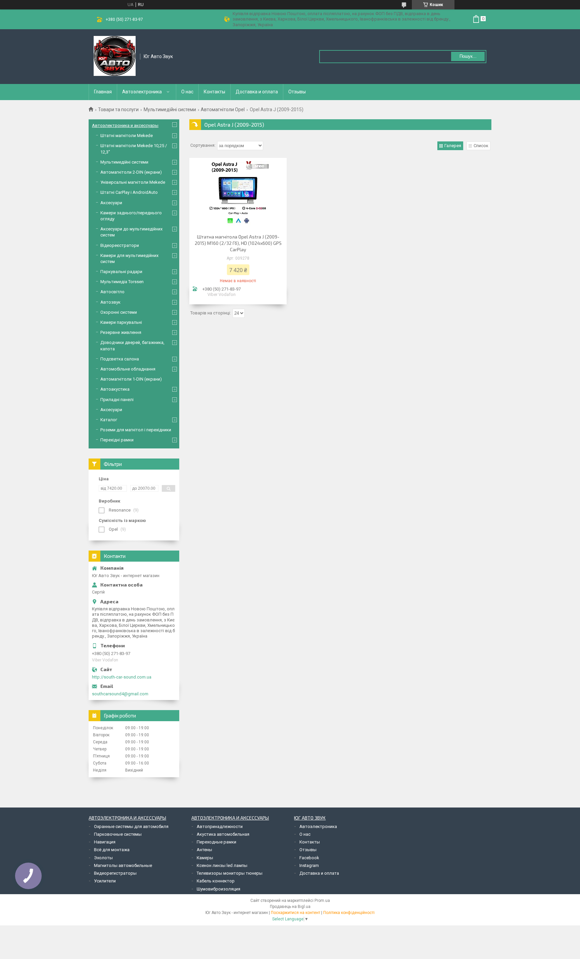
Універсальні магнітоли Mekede (132, 182)
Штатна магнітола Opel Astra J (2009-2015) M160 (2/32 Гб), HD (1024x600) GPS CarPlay (238, 243)
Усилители (105, 880)
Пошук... (468, 56)
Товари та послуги (118, 109)
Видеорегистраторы (115, 873)
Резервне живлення (120, 332)
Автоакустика (115, 389)
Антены (204, 849)
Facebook (309, 857)
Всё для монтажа (112, 849)
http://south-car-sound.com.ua (121, 677)
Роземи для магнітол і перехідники (135, 429)
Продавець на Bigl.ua (290, 906)
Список (481, 145)
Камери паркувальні (121, 322)
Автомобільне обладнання (127, 369)
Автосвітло (112, 291)
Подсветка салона (119, 358)
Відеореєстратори (119, 245)
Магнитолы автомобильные (123, 865)
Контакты (214, 91)
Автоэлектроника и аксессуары (125, 125)
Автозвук (110, 302)
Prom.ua (322, 900)
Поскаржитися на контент (295, 912)
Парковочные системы (118, 834)
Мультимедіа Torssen (122, 281)
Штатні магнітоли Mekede (126, 135)
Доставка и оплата (257, 91)
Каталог (108, 419)
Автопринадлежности (220, 826)
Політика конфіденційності (349, 912)
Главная (103, 91)
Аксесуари (111, 202)
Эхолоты (103, 857)
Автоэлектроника (142, 91)
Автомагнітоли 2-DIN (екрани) (131, 172)
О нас (187, 91)
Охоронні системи (118, 312)
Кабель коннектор (216, 880)
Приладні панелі (117, 399)
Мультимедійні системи (170, 109)
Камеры (205, 857)
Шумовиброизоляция (218, 888)
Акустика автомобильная (223, 834)
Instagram (309, 865)
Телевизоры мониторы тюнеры (229, 873)
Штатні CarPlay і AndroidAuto (129, 192)
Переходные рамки (216, 841)
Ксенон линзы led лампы (222, 865)
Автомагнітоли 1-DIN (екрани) (131, 379)
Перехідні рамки (117, 439)
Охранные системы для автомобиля (131, 826)
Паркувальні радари (121, 271)
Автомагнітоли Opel (223, 109)
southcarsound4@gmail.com (120, 693)
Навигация (104, 841)
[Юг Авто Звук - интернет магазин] (115, 56)
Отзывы (297, 91)
